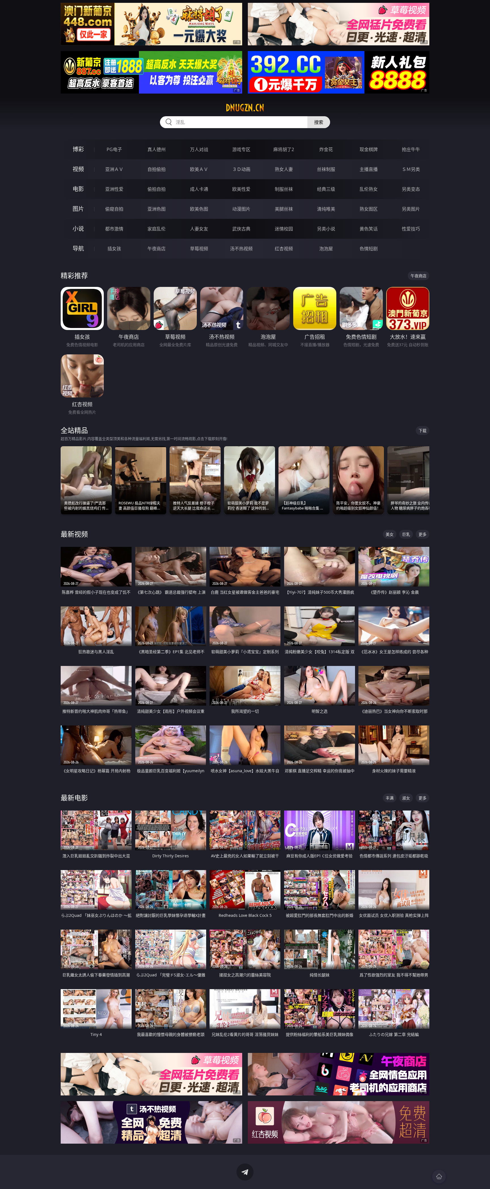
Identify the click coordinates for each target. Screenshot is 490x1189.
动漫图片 (241, 209)
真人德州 (156, 149)
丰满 (390, 798)
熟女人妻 (284, 169)
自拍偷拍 (156, 169)
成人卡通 (199, 189)
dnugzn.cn (245, 107)
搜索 (318, 122)
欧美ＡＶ (199, 169)
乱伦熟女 (369, 189)
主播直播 (369, 169)
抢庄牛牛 (411, 149)
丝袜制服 (326, 169)
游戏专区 (241, 149)
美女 (390, 534)
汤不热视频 (241, 249)
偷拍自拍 (156, 189)
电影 (78, 189)
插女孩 (114, 249)
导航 (78, 248)
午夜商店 (156, 249)
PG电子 (114, 149)
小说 (78, 228)
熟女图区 (369, 209)
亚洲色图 (156, 209)
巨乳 (406, 534)
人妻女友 (199, 229)
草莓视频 (199, 249)
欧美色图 (199, 209)
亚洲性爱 (114, 189)
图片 (78, 209)
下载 (422, 430)
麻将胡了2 (283, 149)
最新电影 (74, 797)
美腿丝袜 (284, 209)
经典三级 (326, 189)
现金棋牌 (369, 149)
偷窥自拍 (114, 209)
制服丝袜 (284, 189)
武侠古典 (241, 229)
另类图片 (411, 209)
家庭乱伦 (156, 229)
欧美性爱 (241, 189)
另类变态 (411, 189)
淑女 (406, 798)
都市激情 (114, 229)
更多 (422, 534)
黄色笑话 (369, 229)
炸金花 (326, 149)
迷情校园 (284, 229)
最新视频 (74, 534)
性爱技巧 (411, 229)
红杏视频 (284, 249)
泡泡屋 (326, 249)
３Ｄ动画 (241, 169)
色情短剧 (369, 249)
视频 (78, 169)
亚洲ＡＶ (114, 169)
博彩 (78, 149)
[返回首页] (439, 1176)
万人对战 (199, 149)
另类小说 (326, 229)
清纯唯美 (326, 209)
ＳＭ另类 (411, 169)
